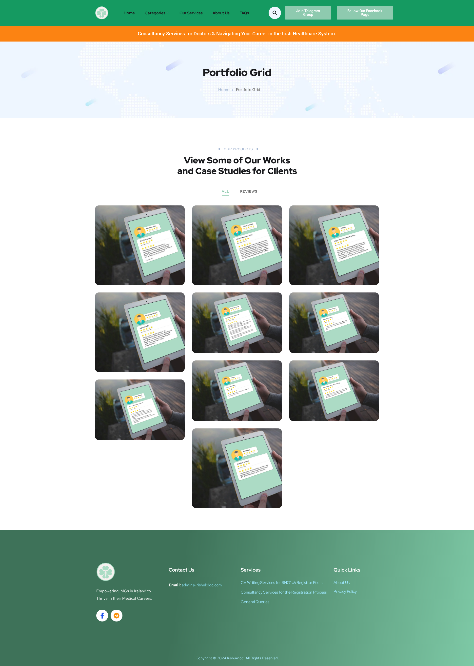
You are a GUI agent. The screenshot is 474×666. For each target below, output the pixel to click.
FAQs (244, 13)
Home (129, 13)
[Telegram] (116, 616)
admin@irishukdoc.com (202, 585)
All (225, 192)
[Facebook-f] (102, 616)
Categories (155, 13)
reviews (248, 192)
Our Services (191, 13)
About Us (221, 13)
